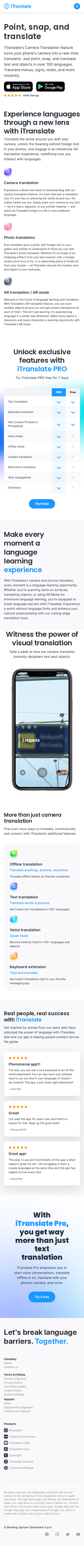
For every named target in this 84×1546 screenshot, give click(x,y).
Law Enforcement (15, 1386)
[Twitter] (68, 1534)
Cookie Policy (13, 1390)
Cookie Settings (14, 1394)
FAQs (7, 1403)
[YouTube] (78, 1534)
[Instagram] (57, 1534)
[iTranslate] (17, 6)
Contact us (11, 1367)
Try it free (42, 504)
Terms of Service (15, 1378)
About (8, 1363)
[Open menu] (77, 6)
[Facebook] (47, 1534)
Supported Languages (18, 1407)
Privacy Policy (13, 1382)
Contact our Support (17, 1411)
